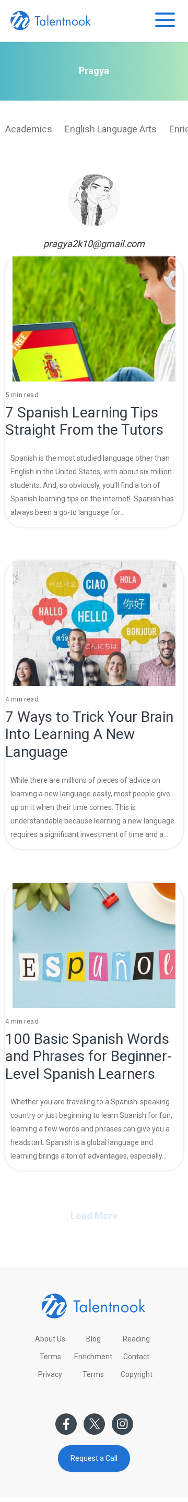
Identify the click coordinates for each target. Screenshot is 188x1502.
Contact (136, 1356)
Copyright (136, 1374)
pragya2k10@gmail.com (94, 243)
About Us (50, 1339)
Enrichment (93, 1356)
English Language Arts (111, 129)
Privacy (50, 1374)
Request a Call (94, 1458)
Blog (93, 1339)
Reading (136, 1339)
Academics (28, 129)
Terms (50, 1356)
